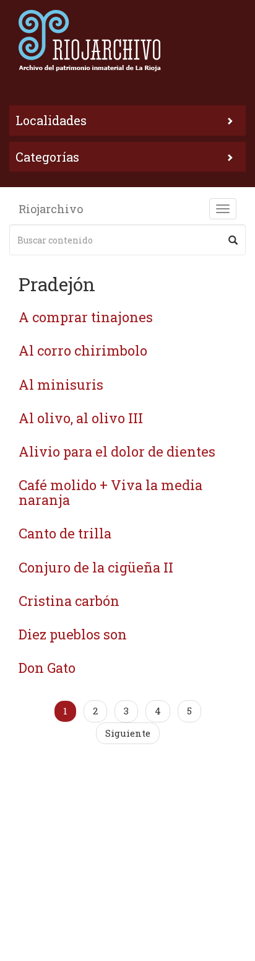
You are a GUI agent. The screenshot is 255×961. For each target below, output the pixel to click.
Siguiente (127, 733)
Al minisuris (61, 384)
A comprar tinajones (86, 317)
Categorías (47, 157)
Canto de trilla (65, 533)
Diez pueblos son (73, 634)
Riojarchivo (51, 208)
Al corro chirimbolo (83, 350)
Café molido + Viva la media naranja (110, 492)
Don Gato (47, 668)
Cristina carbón (69, 601)
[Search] (233, 240)
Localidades (51, 120)
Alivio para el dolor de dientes (117, 451)
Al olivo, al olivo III (81, 418)
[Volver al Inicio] (127, 40)
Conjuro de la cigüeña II (96, 567)
